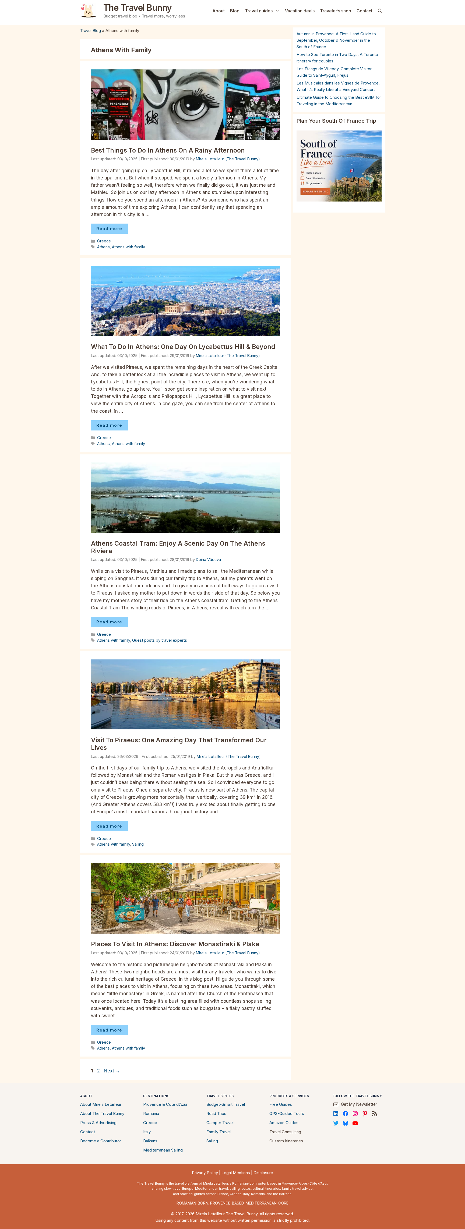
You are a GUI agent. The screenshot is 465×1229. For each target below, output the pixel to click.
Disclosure (263, 1172)
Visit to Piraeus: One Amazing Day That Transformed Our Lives (179, 743)
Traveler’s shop (335, 10)
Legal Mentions (235, 1172)
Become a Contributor (100, 1140)
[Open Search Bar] (380, 11)
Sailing (138, 844)
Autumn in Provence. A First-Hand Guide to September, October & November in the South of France (336, 40)
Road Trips (216, 1113)
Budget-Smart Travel (225, 1104)
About (218, 10)
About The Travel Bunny (102, 1113)
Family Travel (218, 1131)
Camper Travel (220, 1122)
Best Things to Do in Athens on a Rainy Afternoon (168, 150)
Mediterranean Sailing (163, 1150)
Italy (147, 1131)
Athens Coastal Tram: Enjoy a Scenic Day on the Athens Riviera (178, 547)
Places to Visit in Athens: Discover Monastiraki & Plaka (175, 944)
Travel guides (259, 10)
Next (112, 1070)
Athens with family (128, 247)
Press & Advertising (98, 1122)
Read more (109, 228)
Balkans (150, 1140)
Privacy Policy (205, 1172)
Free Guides (280, 1104)
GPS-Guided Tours (286, 1113)
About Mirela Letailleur (100, 1104)
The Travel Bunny (137, 7)
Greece (104, 241)
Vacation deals (300, 10)
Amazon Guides (283, 1122)
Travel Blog (90, 30)
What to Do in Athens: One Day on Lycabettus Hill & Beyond (183, 347)
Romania (151, 1113)
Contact (364, 10)
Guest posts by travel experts (159, 640)
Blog (234, 10)
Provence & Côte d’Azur (165, 1104)
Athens (103, 247)
